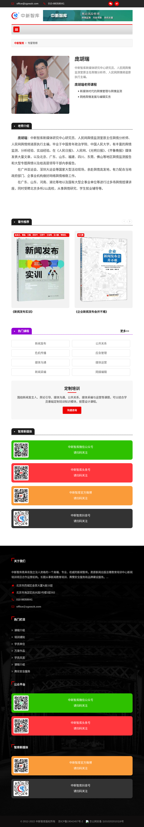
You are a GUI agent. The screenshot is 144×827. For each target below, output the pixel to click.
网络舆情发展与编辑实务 (95, 96)
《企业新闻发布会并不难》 (91, 311)
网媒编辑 (101, 371)
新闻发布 (40, 343)
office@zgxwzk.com (28, 606)
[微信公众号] (110, 3)
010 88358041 (24, 599)
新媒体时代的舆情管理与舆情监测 (101, 91)
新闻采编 (40, 371)
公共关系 (101, 343)
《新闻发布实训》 (22, 311)
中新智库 (19, 43)
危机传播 (40, 353)
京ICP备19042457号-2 (70, 821)
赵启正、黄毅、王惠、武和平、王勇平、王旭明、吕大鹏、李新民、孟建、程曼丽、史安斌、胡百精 (41, 235)
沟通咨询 (72, 410)
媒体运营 (101, 362)
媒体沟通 (40, 362)
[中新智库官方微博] (116, 3)
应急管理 (101, 353)
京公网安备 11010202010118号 (106, 821)
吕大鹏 (80, 235)
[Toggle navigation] (16, 29)
